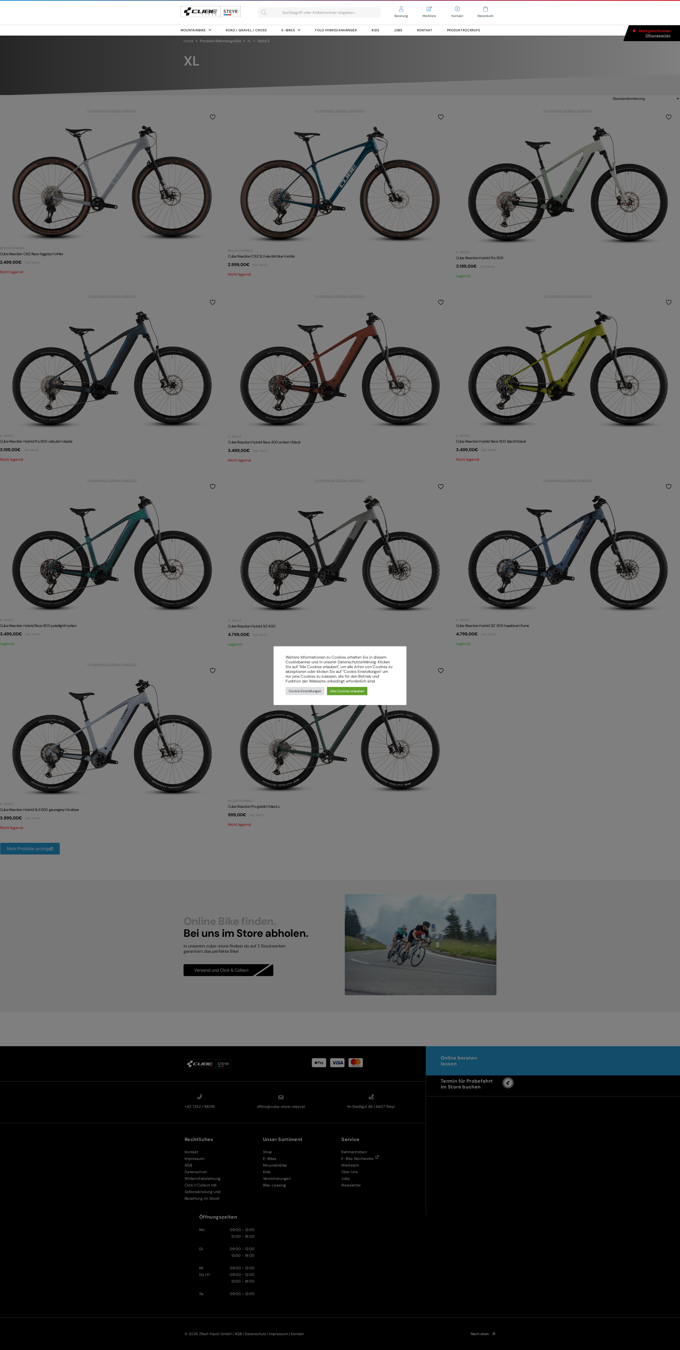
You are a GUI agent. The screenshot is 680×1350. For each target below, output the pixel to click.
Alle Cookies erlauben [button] (347, 691)
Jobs (398, 30)
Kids (375, 30)
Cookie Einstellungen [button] (305, 691)
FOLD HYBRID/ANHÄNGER (336, 30)
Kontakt (424, 30)
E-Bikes (288, 30)
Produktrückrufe (464, 30)
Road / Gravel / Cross (246, 30)
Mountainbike (193, 30)
